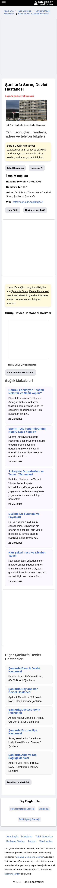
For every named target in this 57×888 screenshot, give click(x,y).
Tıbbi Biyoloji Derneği (29, 819)
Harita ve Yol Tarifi (35, 210)
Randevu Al (37, 168)
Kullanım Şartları (15, 841)
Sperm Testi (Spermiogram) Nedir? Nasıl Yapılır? (27, 430)
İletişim (32, 841)
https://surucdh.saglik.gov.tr (28, 202)
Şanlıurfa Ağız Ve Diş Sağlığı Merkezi (22, 756)
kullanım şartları (12, 873)
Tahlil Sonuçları (24, 11)
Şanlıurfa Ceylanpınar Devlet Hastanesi (23, 690)
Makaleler (26, 836)
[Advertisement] (28, 46)
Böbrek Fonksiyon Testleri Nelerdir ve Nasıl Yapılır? (26, 391)
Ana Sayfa (8, 11)
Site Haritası (46, 841)
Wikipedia (43, 809)
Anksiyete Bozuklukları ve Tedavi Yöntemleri (26, 473)
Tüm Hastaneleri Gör (18, 782)
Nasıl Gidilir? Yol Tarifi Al (20, 372)
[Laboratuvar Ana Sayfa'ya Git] (45, 3)
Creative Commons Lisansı (29, 857)
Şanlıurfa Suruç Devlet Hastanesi (33, 14)
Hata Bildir (13, 210)
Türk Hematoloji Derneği (22, 809)
